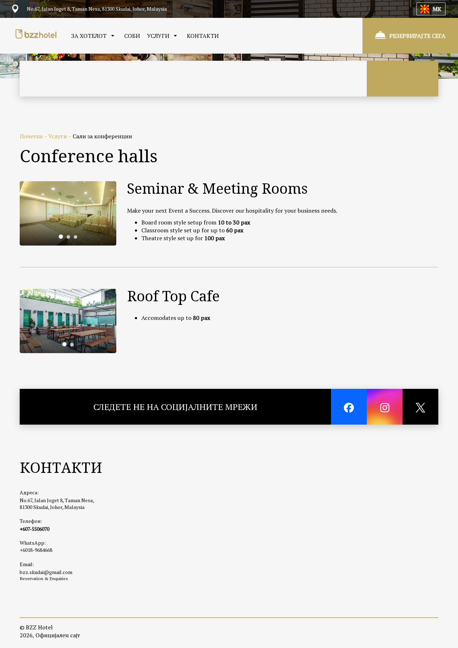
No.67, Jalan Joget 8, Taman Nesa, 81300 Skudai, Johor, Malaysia (57, 503)
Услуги (58, 136)
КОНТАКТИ (203, 36)
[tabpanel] (68, 213)
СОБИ (132, 36)
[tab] (61, 236)
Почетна (32, 136)
